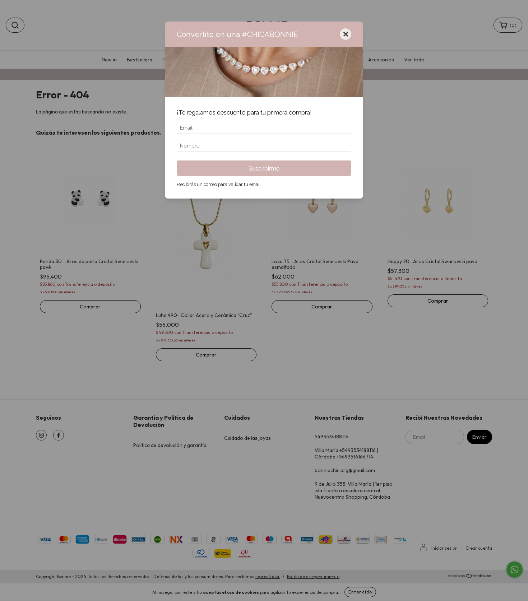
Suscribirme (264, 168)
